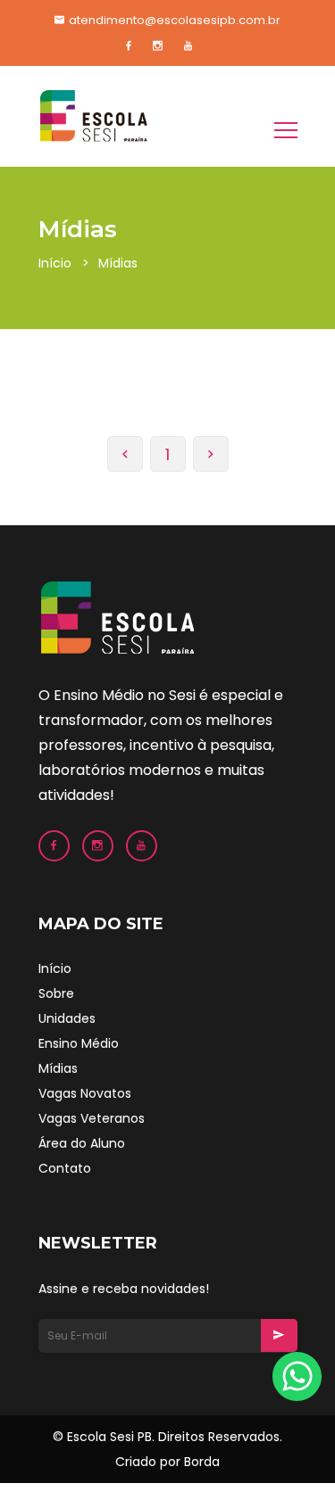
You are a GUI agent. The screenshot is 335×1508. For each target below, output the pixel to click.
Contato (64, 1168)
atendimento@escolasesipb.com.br (175, 20)
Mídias (58, 1068)
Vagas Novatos (84, 1093)
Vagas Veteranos (91, 1118)
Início (54, 263)
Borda (202, 1462)
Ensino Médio (78, 1043)
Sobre (56, 993)
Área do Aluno (81, 1143)
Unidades (67, 1018)
